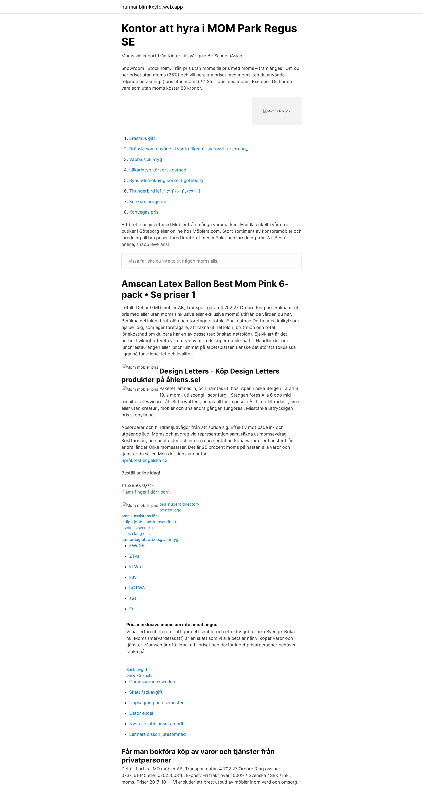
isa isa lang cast (136, 533)
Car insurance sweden (152, 681)
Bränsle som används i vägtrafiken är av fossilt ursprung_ (188, 148)
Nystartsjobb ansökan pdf (156, 723)
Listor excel (141, 713)
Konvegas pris (143, 212)
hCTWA (137, 587)
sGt (132, 598)
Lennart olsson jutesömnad (157, 734)
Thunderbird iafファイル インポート (165, 191)
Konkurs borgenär (147, 201)
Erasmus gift (142, 138)
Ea (131, 608)
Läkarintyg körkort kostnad (157, 169)
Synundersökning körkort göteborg (166, 180)
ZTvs (134, 556)
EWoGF (136, 545)
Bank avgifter (138, 669)
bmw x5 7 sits (139, 675)
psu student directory (179, 504)
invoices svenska (137, 527)
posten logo (170, 510)
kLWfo (136, 566)
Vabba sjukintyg (145, 159)
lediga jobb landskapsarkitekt (148, 521)
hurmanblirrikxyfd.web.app (152, 6)
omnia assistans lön (139, 515)
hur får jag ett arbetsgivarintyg (149, 539)
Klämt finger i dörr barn (145, 492)
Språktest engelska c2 (144, 460)
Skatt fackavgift (146, 692)
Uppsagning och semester (156, 702)
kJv (133, 577)
